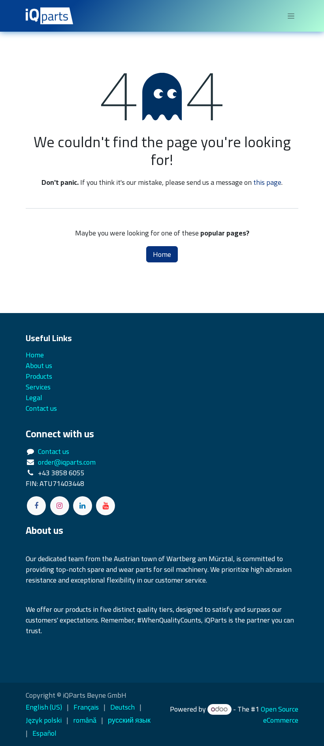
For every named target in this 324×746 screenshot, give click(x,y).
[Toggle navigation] (291, 15)
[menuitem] (44, 707)
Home (162, 254)
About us (39, 365)
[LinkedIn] (82, 505)
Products (39, 376)
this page (267, 182)
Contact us (53, 451)
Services (38, 386)
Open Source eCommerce (279, 714)
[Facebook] (36, 505)
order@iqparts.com (67, 462)
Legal (34, 397)
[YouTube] (105, 505)
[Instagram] (59, 505)
